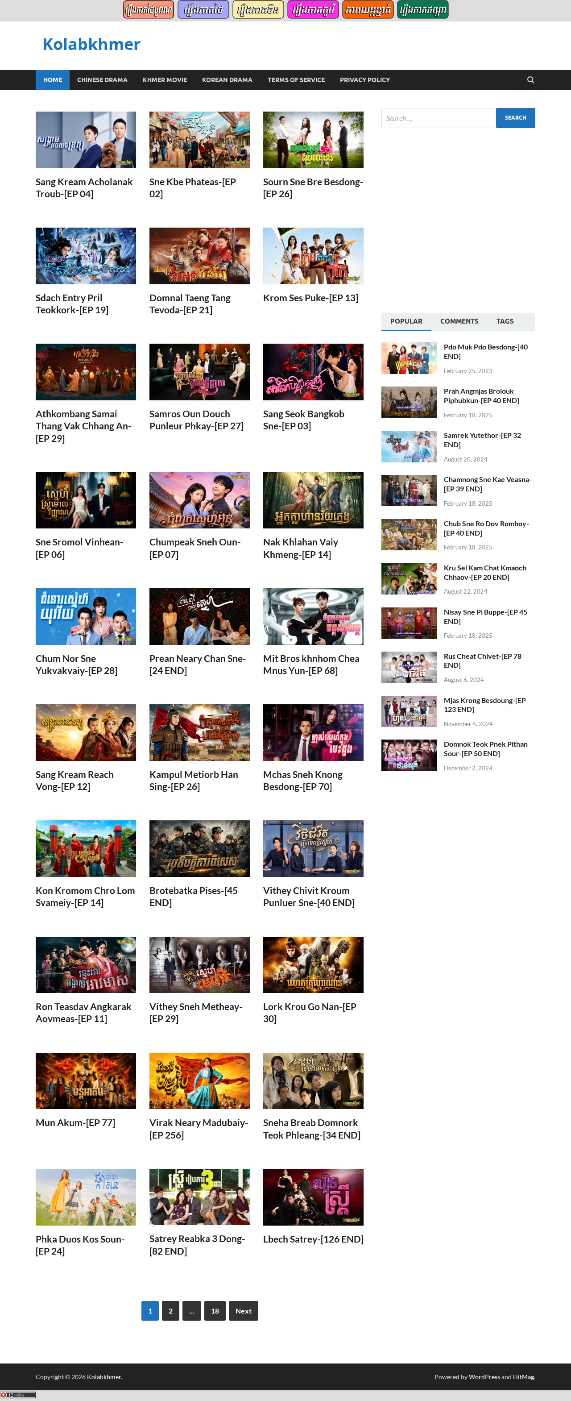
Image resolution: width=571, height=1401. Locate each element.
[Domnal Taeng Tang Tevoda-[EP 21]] (199, 256)
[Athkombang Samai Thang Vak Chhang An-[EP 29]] (86, 372)
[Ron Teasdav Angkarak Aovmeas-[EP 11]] (86, 965)
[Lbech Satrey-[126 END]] (313, 1197)
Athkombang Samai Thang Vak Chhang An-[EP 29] (84, 426)
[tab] (406, 322)
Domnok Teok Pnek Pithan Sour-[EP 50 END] (486, 748)
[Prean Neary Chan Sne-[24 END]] (199, 616)
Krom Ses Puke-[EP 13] (310, 297)
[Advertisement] (456, 219)
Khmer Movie (165, 79)
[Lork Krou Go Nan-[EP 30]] (313, 965)
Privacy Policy (365, 79)
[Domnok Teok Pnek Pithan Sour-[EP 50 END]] (409, 744)
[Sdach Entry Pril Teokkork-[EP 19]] (86, 256)
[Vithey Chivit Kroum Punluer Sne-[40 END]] (313, 848)
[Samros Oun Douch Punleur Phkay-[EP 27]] (199, 372)
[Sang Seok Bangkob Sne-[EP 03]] (313, 372)
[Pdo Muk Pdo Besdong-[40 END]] (409, 347)
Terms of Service (296, 79)
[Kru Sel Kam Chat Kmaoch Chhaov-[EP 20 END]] (409, 568)
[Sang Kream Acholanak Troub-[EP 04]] (86, 140)
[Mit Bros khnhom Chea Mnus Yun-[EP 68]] (313, 616)
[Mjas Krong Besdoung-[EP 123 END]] (409, 701)
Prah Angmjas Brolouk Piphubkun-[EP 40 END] (481, 395)
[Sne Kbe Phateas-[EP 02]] (199, 140)
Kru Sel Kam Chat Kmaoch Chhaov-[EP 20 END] (485, 572)
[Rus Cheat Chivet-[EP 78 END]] (409, 657)
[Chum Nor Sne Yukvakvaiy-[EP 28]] (86, 616)
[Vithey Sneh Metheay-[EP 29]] (199, 965)
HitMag (523, 1376)
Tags (505, 321)
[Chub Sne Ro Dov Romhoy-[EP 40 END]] (409, 524)
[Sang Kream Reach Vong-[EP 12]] (86, 732)
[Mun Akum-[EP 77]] (86, 1081)
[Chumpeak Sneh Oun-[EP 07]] (199, 500)
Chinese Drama (102, 79)
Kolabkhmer (91, 44)
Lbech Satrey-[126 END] (313, 1238)
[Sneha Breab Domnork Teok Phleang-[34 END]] (313, 1081)
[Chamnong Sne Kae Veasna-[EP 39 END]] (409, 480)
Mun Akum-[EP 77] (75, 1122)
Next (244, 1310)
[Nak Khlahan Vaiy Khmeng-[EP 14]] (313, 500)
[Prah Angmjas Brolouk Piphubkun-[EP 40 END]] (409, 391)
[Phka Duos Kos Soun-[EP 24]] (86, 1197)
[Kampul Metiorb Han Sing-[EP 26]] (199, 732)
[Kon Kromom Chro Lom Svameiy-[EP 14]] (86, 848)
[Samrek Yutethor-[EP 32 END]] (409, 436)
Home (52, 79)
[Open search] (531, 80)
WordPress (484, 1376)
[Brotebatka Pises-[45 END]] (199, 848)
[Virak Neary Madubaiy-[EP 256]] (199, 1081)
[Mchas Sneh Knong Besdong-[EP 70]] (313, 732)
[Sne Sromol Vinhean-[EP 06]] (86, 500)
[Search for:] (458, 118)
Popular (406, 321)
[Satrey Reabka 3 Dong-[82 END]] (199, 1197)
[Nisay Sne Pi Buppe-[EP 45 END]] (409, 612)
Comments (459, 321)
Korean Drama (227, 79)
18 (215, 1310)
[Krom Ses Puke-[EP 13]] (313, 256)
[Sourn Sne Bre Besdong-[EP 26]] (313, 140)
